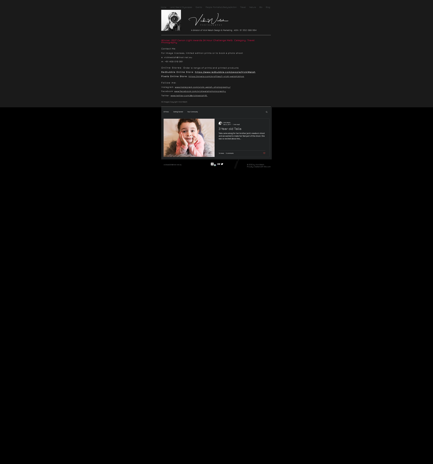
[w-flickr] (218, 164)
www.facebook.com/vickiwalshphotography (200, 91)
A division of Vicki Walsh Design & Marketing (212, 30)
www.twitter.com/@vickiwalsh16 (189, 95)
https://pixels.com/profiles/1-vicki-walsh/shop (216, 76)
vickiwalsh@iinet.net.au (178, 57)
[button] (267, 112)
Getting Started (178, 112)
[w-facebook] (215, 165)
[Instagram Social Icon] (212, 164)
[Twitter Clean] (222, 164)
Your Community (192, 112)
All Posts (166, 112)
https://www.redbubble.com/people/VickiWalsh (225, 72)
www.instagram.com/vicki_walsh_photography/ (202, 87)
